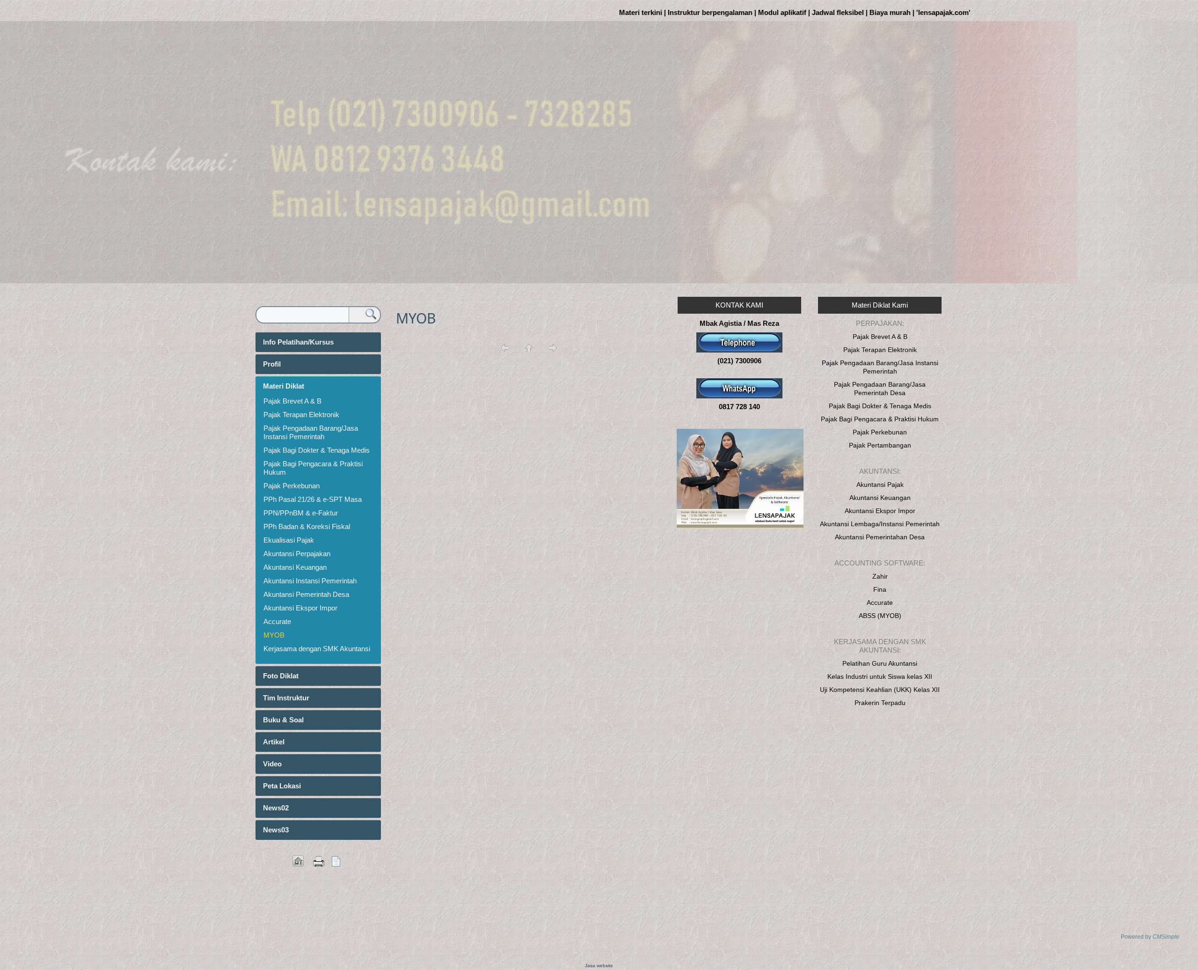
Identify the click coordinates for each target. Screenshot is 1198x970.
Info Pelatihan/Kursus (298, 342)
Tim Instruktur (286, 698)
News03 (276, 830)
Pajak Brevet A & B (292, 401)
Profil (272, 364)
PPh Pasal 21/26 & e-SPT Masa (312, 499)
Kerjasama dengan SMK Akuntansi (316, 649)
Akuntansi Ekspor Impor (300, 608)
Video (272, 764)
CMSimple (1166, 936)
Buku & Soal (283, 720)
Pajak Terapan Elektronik (301, 415)
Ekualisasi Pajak (288, 540)
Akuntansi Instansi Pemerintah (310, 581)
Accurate (277, 621)
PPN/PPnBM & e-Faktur (300, 513)
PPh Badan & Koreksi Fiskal (306, 526)
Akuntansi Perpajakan (296, 554)
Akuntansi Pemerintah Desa (306, 594)
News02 (276, 808)
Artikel (274, 742)
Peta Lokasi (282, 786)
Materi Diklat (283, 386)
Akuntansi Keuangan (295, 567)
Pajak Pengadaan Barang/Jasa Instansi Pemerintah (310, 432)
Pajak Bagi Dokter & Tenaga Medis (316, 450)
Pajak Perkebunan (291, 486)
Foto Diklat (281, 676)
